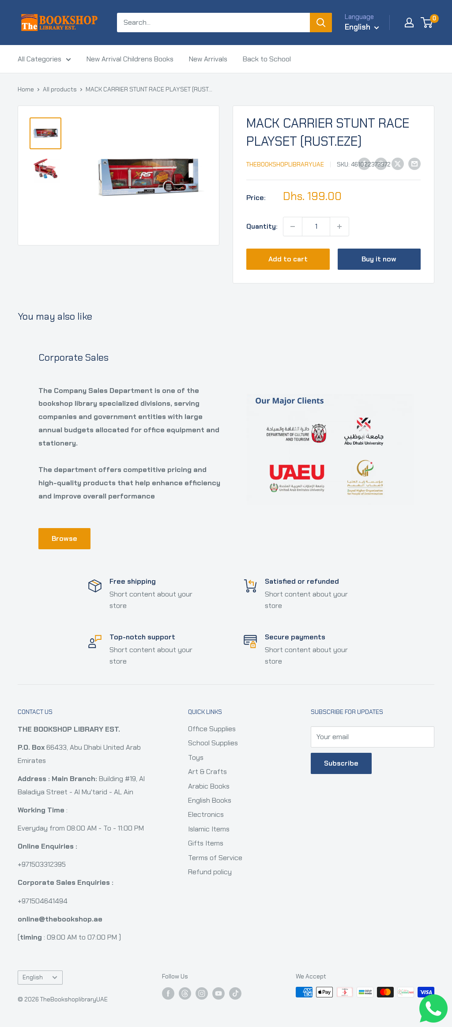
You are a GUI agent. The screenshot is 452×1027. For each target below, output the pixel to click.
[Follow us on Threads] (185, 993)
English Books (209, 800)
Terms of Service (215, 857)
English (33, 977)
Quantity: (262, 226)
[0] (427, 22)
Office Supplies (212, 728)
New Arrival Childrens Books (130, 59)
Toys (195, 757)
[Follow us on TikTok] (235, 993)
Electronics (206, 814)
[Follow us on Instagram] (202, 993)
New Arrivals (208, 59)
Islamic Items (209, 829)
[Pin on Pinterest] (381, 163)
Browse (64, 538)
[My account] (409, 22)
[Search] (321, 22)
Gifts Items (205, 843)
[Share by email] (414, 163)
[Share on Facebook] (364, 163)
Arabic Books (209, 786)
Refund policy (210, 871)
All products (60, 89)
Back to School (267, 59)
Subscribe (341, 763)
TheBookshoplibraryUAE (285, 164)
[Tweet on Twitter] (398, 163)
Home (26, 89)
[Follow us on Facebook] (168, 993)
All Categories (39, 59)
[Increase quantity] (339, 226)
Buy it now (379, 259)
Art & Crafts (207, 771)
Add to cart (288, 259)
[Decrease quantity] (292, 226)
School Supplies (213, 743)
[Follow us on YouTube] (218, 993)
